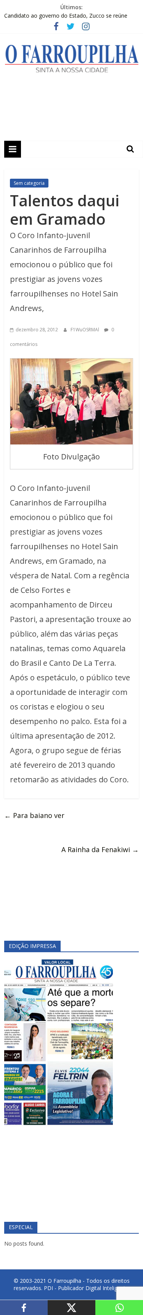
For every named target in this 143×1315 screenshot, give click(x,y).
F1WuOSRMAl (85, 329)
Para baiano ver (34, 815)
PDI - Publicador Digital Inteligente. (87, 1288)
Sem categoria (29, 183)
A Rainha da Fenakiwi (100, 849)
